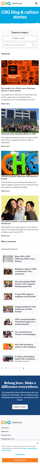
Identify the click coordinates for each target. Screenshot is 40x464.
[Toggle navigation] (36, 3)
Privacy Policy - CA (7, 439)
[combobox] (20, 38)
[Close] (37, 443)
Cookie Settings (20, 454)
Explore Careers (20, 407)
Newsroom (5, 431)
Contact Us (5, 428)
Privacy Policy (6, 435)
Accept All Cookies (20, 460)
